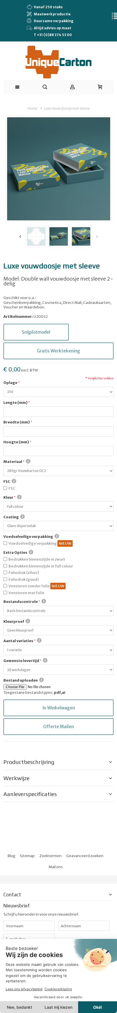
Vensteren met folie (26, 592)
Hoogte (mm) (16, 442)
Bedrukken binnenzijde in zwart (37, 559)
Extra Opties (15, 552)
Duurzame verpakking (54, 21)
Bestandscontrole (20, 601)
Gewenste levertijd (21, 660)
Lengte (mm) (15, 402)
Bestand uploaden (20, 680)
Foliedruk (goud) (24, 579)
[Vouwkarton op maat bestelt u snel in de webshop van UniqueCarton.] (59, 62)
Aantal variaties (18, 640)
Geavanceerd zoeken (84, 855)
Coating (11, 517)
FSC (6, 481)
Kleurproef (13, 621)
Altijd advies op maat (52, 28)
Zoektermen (50, 855)
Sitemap (27, 855)
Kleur (8, 497)
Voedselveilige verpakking (28, 536)
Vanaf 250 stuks (48, 7)
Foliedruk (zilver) (24, 572)
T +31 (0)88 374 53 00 (53, 35)
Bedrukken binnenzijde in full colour (41, 566)
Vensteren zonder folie (29, 586)
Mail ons (56, 866)
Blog (11, 855)
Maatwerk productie (52, 14)
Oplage (10, 382)
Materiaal (12, 461)
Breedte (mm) (16, 422)
